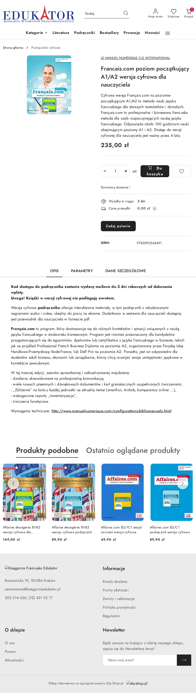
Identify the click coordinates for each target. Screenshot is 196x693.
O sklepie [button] (15, 630)
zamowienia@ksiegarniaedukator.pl (32, 589)
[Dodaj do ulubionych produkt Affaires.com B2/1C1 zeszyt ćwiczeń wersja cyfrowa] (138, 469)
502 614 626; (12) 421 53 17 (28, 597)
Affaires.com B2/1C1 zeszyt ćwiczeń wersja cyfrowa (121, 529)
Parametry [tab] (82, 271)
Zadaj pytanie (118, 226)
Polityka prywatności (119, 607)
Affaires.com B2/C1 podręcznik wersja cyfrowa (170, 529)
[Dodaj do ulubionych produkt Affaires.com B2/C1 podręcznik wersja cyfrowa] (187, 469)
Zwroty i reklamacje (119, 598)
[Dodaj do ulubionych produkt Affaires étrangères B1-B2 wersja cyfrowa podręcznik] (89, 469)
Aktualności (14, 660)
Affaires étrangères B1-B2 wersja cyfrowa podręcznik (72, 529)
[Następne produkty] (182, 483)
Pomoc (10, 651)
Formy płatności (116, 590)
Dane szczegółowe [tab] (125, 271)
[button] (37, 33)
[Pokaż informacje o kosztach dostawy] (154, 208)
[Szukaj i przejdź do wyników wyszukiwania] (125, 13)
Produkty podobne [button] (47, 450)
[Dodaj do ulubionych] (181, 171)
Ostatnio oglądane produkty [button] (133, 450)
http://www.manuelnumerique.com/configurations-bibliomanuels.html (111, 411)
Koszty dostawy (115, 581)
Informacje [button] (114, 568)
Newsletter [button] (114, 630)
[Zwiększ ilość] (125, 171)
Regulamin (111, 616)
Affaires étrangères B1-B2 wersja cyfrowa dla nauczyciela (21, 529)
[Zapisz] (184, 660)
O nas (10, 643)
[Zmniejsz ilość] (104, 171)
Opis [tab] (54, 271)
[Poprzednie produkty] (13, 483)
